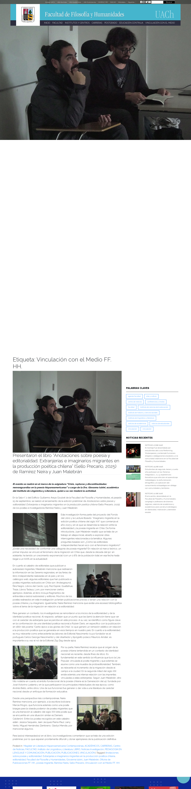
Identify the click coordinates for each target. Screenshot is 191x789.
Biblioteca (121, 2)
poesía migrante (44, 763)
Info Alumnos (62, 2)
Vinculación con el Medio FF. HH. (102, 763)
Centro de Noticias (135, 402)
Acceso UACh (50, 2)
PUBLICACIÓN (52, 752)
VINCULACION (132, 429)
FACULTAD (57, 23)
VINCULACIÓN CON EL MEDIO (160, 23)
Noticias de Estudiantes (160, 424)
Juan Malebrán (91, 759)
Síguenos (131, 2)
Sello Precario (77, 763)
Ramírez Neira (61, 763)
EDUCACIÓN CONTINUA (131, 23)
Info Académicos (75, 2)
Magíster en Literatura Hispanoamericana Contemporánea (53, 746)
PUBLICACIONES (70, 752)
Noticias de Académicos (137, 424)
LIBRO (77, 749)
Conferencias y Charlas (155, 402)
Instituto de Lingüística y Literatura (55, 749)
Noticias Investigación (92, 749)
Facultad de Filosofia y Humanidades (46, 759)
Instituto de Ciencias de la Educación (154, 407)
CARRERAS (97, 23)
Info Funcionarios (90, 2)
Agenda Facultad (134, 396)
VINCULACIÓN (87, 752)
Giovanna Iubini (74, 759)
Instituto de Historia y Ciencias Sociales (142, 413)
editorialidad (19, 759)
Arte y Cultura (151, 396)
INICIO (47, 23)
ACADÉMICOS (92, 746)
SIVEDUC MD (103, 2)
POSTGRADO (110, 23)
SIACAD (113, 2)
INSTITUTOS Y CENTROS (77, 23)
